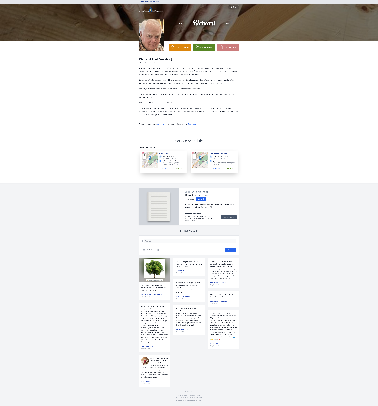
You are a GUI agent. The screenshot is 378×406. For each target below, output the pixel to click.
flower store (192, 124)
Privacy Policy (183, 397)
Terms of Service (194, 397)
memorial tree (162, 124)
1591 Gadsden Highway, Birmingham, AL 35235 (171, 164)
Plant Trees (179, 168)
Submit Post (230, 250)
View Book (190, 199)
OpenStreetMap (191, 400)
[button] (150, 158)
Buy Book (201, 199)
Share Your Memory (228, 217)
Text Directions (166, 168)
